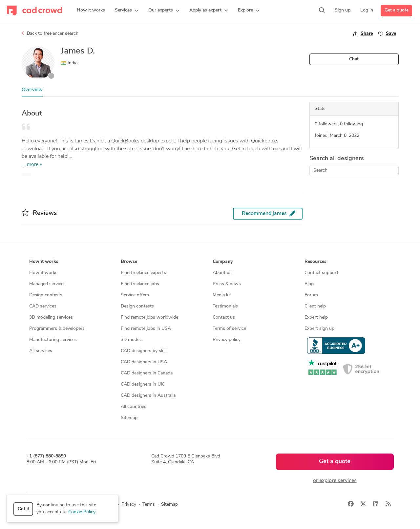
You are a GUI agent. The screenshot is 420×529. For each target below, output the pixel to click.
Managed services (47, 284)
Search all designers (336, 159)
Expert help (316, 317)
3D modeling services (51, 317)
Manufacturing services (53, 339)
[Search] (322, 10)
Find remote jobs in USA (146, 328)
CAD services (42, 306)
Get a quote (397, 10)
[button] (126, 10)
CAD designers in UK (142, 384)
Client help (315, 306)
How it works (43, 272)
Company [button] (223, 261)
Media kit (222, 295)
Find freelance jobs (140, 284)
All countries (133, 406)
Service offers (135, 295)
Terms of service (229, 328)
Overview (32, 90)
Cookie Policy (81, 512)
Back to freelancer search (52, 33)
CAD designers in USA (144, 362)
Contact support (321, 272)
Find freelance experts (143, 272)
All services (40, 351)
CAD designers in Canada (147, 373)
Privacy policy (227, 339)
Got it (23, 509)
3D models (132, 339)
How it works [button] (43, 261)
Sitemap (129, 417)
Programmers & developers (57, 328)
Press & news (227, 284)
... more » (32, 164)
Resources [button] (315, 261)
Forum (311, 295)
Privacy (128, 504)
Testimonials (225, 306)
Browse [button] (129, 261)
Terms (148, 504)
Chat (354, 59)
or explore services (335, 480)
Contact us (224, 317)
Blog (309, 284)
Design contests (45, 295)
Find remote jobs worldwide (149, 317)
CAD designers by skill (143, 351)
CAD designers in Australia (148, 395)
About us (222, 272)
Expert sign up (319, 328)
